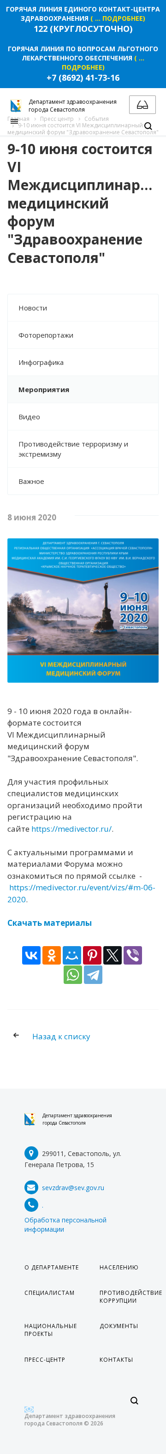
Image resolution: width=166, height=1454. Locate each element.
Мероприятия (43, 389)
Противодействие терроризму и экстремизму (73, 449)
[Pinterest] (92, 955)
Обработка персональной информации (65, 1225)
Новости (32, 307)
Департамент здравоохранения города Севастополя (77, 1119)
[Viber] (133, 955)
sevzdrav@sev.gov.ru (73, 1187)
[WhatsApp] (73, 974)
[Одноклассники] (51, 955)
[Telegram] (93, 974)
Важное (31, 481)
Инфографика (41, 362)
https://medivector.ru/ (71, 828)
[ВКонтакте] (31, 955)
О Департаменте (51, 1267)
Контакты (116, 1360)
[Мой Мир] (72, 955)
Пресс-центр (44, 1360)
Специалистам (49, 1293)
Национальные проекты (50, 1330)
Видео (29, 416)
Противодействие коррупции (131, 1297)
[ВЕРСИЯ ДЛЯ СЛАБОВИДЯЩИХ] (142, 104)
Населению (119, 1267)
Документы (119, 1326)
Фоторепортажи (45, 335)
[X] (112, 955)
